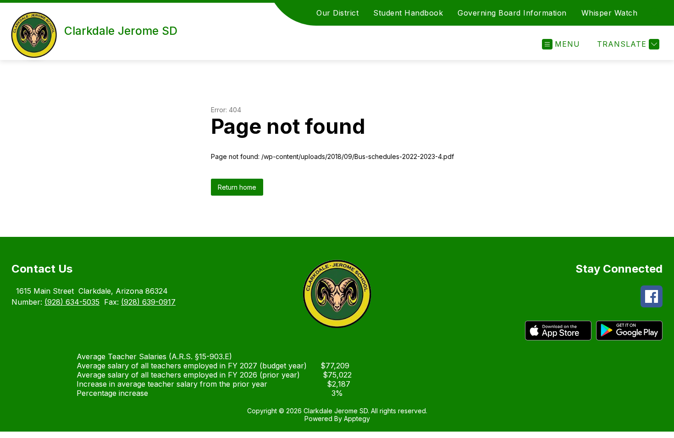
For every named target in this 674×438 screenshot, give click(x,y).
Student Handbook (408, 12)
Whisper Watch (609, 12)
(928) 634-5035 (71, 302)
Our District (337, 12)
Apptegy (357, 418)
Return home (237, 187)
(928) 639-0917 (148, 302)
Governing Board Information (512, 12)
